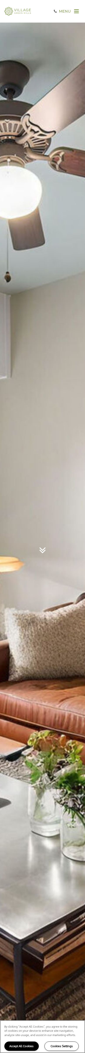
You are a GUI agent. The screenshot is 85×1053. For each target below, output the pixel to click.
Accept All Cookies (21, 1046)
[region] (42, 1036)
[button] (55, 11)
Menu (65, 11)
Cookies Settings (62, 1046)
